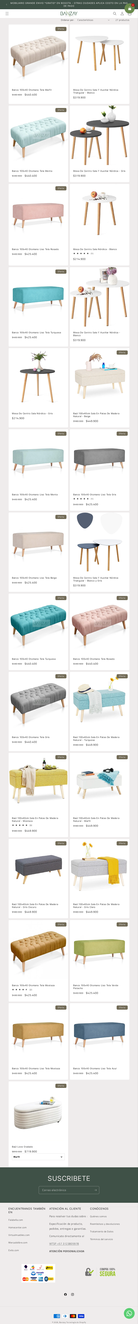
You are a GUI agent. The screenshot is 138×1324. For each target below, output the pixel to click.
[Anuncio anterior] (6, 4)
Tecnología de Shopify (76, 1322)
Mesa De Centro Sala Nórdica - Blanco (95, 249)
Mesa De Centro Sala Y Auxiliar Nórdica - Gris (99, 171)
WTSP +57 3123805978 (64, 1244)
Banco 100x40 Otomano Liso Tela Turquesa (36, 332)
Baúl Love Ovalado (22, 1146)
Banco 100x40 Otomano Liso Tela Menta (35, 494)
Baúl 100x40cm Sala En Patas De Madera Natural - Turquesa (96, 738)
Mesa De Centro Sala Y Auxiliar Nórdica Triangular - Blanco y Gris (95, 579)
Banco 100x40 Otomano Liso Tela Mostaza (36, 1068)
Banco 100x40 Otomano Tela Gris (31, 737)
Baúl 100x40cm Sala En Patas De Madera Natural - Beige (96, 415)
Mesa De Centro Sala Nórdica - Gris (32, 413)
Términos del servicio (101, 1239)
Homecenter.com (17, 1227)
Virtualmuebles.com (19, 1235)
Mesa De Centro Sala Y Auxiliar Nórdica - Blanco (96, 334)
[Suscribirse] (95, 1190)
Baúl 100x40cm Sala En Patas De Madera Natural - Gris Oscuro (35, 905)
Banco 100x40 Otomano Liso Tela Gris (94, 494)
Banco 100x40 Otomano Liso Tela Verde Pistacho (95, 987)
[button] (7, 13)
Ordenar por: (67, 20)
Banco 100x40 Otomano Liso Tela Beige (34, 577)
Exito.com (13, 1250)
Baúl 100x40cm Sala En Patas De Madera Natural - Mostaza (35, 819)
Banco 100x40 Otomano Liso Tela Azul (95, 1068)
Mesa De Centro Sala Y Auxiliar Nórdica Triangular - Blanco (95, 91)
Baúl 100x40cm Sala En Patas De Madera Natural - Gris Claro (96, 905)
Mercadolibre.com (18, 1242)
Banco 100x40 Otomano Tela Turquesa (34, 659)
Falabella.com (15, 1220)
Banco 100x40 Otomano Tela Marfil (31, 89)
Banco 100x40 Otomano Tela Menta (32, 171)
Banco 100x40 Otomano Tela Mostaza (33, 985)
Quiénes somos (98, 1216)
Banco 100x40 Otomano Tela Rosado (94, 659)
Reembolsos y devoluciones (105, 1224)
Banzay (62, 1322)
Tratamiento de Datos (101, 1231)
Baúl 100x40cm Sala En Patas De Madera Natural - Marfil (96, 819)
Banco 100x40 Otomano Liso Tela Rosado (35, 249)
